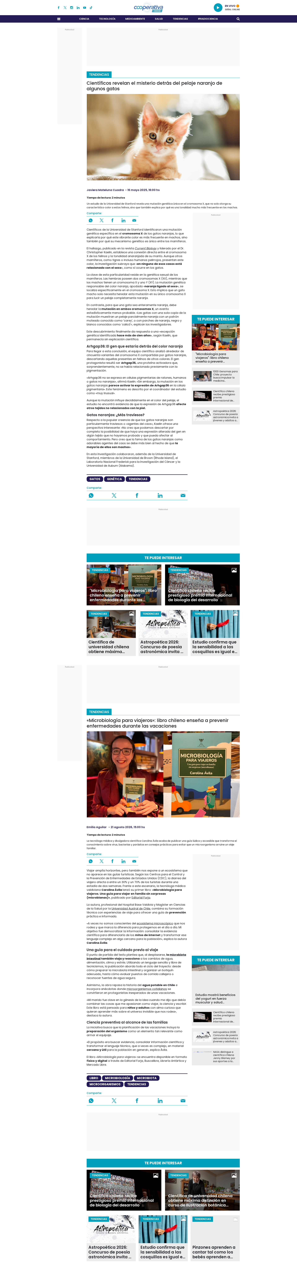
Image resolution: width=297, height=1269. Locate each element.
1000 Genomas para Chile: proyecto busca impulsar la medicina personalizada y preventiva (225, 376)
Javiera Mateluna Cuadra (105, 190)
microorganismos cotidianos (147, 989)
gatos (95, 479)
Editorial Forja (141, 897)
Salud (159, 19)
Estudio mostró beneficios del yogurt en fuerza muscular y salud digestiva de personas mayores (215, 998)
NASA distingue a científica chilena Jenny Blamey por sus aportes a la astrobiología (224, 1056)
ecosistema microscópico (155, 923)
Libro (94, 1078)
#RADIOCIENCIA (208, 19)
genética (114, 479)
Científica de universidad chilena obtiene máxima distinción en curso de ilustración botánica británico (110, 647)
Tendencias (180, 19)
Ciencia (84, 19)
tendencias (138, 479)
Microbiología (117, 1078)
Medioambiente (135, 19)
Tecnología (107, 19)
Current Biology (146, 248)
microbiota (147, 1078)
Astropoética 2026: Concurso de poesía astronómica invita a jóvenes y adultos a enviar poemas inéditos (225, 416)
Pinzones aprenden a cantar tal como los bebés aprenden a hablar (213, 1252)
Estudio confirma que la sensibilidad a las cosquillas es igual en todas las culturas (214, 647)
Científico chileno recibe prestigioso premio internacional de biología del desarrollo (224, 396)
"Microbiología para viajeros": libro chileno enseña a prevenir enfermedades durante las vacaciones (213, 357)
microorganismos (105, 1084)
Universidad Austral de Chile (131, 908)
